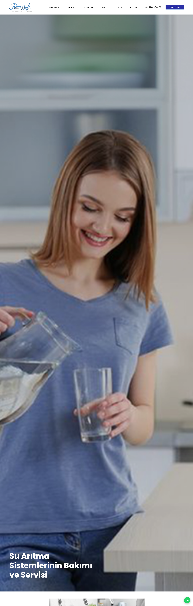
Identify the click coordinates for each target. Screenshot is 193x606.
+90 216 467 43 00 (153, 7)
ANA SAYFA (54, 7)
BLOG (120, 7)
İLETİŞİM (133, 7)
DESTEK (105, 7)
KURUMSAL (88, 7)
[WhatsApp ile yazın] (187, 600)
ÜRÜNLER (70, 7)
